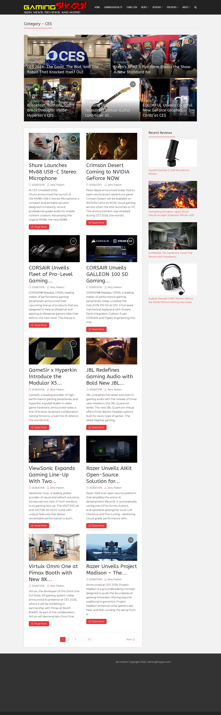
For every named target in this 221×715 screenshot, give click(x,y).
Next (129, 639)
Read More (40, 226)
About (185, 7)
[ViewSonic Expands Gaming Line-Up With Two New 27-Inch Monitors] (54, 449)
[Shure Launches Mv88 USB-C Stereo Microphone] (54, 146)
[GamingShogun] (56, 7)
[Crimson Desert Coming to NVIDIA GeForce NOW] (111, 146)
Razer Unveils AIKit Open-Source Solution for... (109, 474)
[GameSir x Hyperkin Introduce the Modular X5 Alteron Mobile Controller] (54, 351)
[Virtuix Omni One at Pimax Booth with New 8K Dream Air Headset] (54, 547)
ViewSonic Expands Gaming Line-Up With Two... (52, 474)
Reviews (157, 7)
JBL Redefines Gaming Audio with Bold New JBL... (109, 376)
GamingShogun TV (113, 7)
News (144, 7)
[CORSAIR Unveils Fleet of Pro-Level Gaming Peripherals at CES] (54, 248)
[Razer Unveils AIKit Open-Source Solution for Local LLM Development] (111, 449)
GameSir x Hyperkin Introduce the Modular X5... (53, 376)
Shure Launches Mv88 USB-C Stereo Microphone (52, 171)
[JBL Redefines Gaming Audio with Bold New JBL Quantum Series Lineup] (111, 351)
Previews (172, 7)
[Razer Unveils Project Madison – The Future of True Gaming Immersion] (111, 547)
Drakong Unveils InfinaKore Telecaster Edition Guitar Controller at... (109, 110)
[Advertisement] (173, 360)
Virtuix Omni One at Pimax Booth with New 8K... (53, 572)
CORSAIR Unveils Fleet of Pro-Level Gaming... (51, 274)
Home (97, 7)
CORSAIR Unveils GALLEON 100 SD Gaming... (107, 274)
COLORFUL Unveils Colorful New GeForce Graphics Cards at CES (168, 110)
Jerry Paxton (57, 184)
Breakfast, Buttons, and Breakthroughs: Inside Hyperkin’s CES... (49, 110)
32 (89, 639)
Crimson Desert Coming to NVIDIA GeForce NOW (107, 171)
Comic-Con (132, 7)
